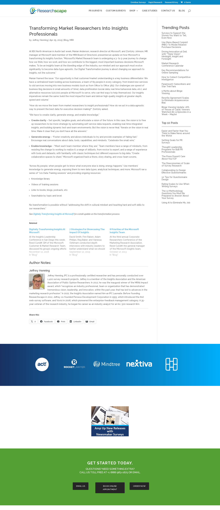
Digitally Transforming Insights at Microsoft (53, 214)
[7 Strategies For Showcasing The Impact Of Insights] (89, 242)
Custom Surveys (116, 11)
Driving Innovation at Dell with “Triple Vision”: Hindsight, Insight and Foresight (174, 55)
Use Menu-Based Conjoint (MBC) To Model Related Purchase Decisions (175, 44)
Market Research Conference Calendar (172, 64)
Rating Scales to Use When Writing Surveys (175, 185)
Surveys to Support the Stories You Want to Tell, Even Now (174, 35)
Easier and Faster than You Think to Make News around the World (176, 133)
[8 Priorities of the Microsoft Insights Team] (130, 242)
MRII (72, 40)
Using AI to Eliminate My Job (176, 202)
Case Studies (149, 11)
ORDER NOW (139, 486)
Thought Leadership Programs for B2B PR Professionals (172, 149)
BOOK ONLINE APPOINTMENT (110, 487)
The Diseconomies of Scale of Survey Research (176, 164)
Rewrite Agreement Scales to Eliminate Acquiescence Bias (175, 100)
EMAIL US (80, 486)
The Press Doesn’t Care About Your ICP (173, 157)
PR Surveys (95, 11)
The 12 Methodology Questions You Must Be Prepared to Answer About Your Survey (175, 194)
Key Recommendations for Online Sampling (175, 71)
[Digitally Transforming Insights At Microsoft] (49, 242)
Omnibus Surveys (138, 2)
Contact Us (168, 11)
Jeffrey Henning (40, 40)
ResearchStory (171, 2)
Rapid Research (155, 2)
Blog (182, 11)
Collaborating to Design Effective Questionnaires (174, 171)
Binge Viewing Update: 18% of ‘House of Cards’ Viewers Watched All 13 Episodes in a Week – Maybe (176, 111)
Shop (132, 11)
